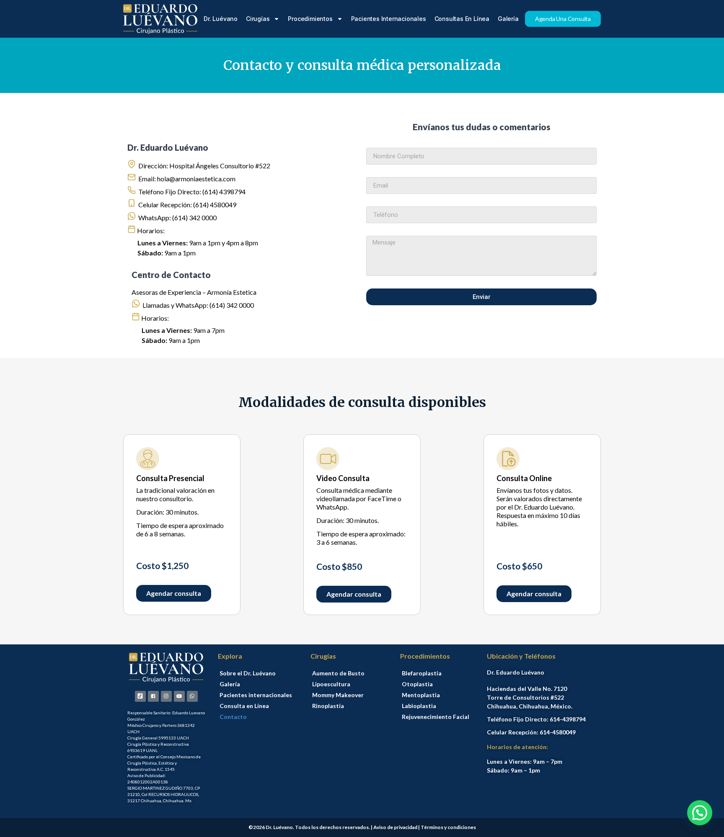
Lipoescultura (331, 684)
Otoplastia (417, 684)
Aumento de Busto (338, 673)
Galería (508, 18)
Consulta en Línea (244, 705)
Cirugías (257, 18)
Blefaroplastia (422, 673)
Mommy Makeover (338, 694)
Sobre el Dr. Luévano (248, 673)
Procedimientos (310, 18)
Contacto (233, 716)
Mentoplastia (421, 694)
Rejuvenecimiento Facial (435, 716)
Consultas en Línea (461, 18)
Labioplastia (419, 705)
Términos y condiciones (448, 827)
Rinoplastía (328, 705)
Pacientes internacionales (388, 18)
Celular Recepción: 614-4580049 (531, 732)
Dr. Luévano (221, 18)
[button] (699, 812)
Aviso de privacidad (395, 827)
